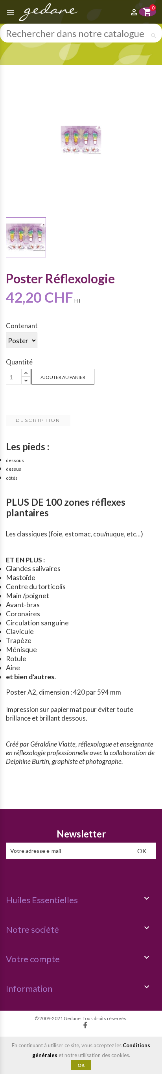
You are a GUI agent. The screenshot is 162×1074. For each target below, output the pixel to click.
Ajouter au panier (62, 377)
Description (38, 420)
